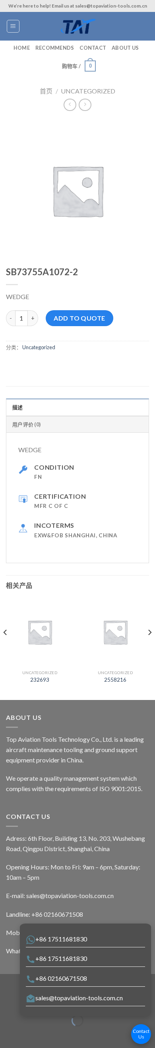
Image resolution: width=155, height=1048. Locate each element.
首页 (46, 91)
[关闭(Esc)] (7, 1001)
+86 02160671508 (61, 978)
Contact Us (141, 1034)
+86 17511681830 (61, 939)
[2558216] (115, 632)
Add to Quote (79, 318)
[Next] (149, 648)
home (22, 48)
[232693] (40, 632)
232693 (39, 680)
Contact (92, 48)
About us (125, 48)
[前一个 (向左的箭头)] (7, 1034)
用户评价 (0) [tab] (26, 424)
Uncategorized (88, 91)
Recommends (54, 48)
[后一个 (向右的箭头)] (31, 1034)
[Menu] (13, 26)
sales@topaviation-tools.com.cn (79, 997)
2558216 (115, 680)
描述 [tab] (17, 407)
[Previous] (6, 648)
